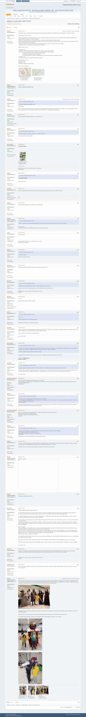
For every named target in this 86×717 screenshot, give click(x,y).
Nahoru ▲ (79, 714)
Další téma (77, 23)
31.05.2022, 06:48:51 (21, 280)
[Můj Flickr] (7, 39)
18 (14, 87)
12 (14, 32)
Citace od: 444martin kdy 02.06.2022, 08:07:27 (28, 396)
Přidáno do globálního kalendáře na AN (25, 87)
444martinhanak (12, 378)
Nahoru (7, 702)
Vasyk (9, 188)
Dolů (7, 27)
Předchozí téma (71, 23)
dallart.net (39, 168)
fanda (9, 296)
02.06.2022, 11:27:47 (21, 410)
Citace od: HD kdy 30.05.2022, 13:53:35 (26, 252)
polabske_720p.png (23, 161)
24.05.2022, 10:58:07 (21, 84)
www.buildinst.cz (21, 291)
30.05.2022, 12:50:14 (21, 202)
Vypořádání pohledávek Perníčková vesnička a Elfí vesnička (46, 11)
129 (15, 190)
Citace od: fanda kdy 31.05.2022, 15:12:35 (27, 314)
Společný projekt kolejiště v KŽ (43, 10)
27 (14, 344)
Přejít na (61, 707)
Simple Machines (13, 714)
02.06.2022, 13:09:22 (21, 425)
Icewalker (10, 144)
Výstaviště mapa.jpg (25, 77)
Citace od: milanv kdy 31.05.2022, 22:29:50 (27, 345)
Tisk (78, 27)
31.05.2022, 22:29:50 (21, 327)
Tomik (9, 281)
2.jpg (41, 695)
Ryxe (9, 31)
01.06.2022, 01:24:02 (21, 362)
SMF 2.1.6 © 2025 (8, 714)
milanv (10, 327)
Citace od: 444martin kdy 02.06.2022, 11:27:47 (28, 428)
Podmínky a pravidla (73, 714)
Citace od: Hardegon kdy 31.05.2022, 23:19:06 (28, 365)
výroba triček (31, 11)
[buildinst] (7, 289)
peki (9, 85)
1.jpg (30, 695)
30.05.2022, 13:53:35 (21, 232)
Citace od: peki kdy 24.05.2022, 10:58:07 (27, 101)
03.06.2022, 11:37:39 (21, 456)
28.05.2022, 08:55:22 (21, 144)
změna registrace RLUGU (22, 10)
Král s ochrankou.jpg (23, 695)
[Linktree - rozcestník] (7, 243)
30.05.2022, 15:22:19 (21, 249)
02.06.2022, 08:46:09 (21, 393)
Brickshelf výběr (21, 169)
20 (14, 145)
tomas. (10, 265)
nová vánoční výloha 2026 (64, 10)
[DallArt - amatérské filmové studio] (7, 153)
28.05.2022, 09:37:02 (21, 173)
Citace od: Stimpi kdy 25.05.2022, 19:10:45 (27, 131)
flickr (20, 292)
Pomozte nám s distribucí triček (24, 496)
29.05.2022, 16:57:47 (21, 188)
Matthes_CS (11, 564)
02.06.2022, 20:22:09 (21, 441)
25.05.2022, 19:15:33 (21, 128)
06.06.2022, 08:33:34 (21, 508)
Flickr (19, 197)
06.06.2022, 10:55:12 (21, 578)
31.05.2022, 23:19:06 (21, 343)
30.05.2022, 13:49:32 (21, 218)
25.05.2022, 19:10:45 (21, 114)
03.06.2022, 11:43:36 (21, 494)
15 (14, 266)
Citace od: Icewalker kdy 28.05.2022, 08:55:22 (28, 175)
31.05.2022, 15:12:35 (21, 296)
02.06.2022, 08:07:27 (21, 378)
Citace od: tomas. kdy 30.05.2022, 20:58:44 (27, 283)
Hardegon (10, 343)
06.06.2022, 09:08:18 (21, 548)
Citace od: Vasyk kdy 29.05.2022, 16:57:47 (27, 220)
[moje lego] (7, 274)
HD (9, 232)
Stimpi (10, 114)
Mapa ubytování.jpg (38, 77)
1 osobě (19, 166)
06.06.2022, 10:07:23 (21, 564)
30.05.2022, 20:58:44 (21, 265)
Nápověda (67, 714)
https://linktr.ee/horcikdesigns (23, 242)
